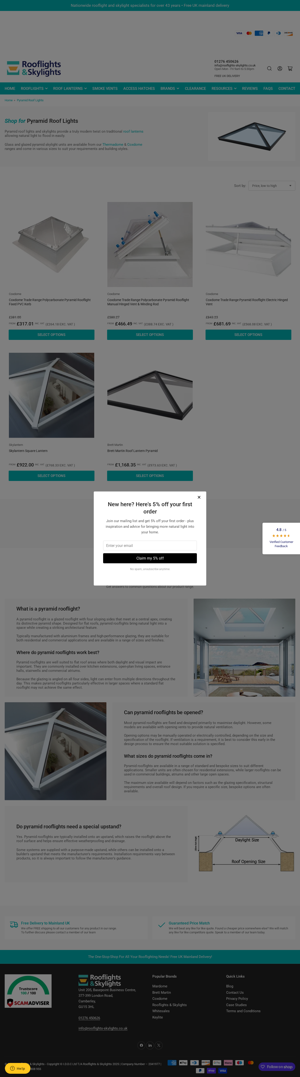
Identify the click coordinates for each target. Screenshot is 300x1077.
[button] (281, 538)
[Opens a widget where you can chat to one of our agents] (17, 1069)
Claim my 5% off (150, 558)
